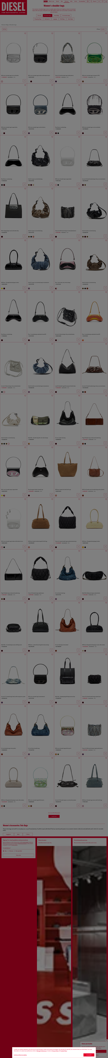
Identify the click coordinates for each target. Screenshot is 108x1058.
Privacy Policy (55, 1050)
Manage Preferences (42, 1050)
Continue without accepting (20, 1055)
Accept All (88, 1055)
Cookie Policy (64, 1050)
